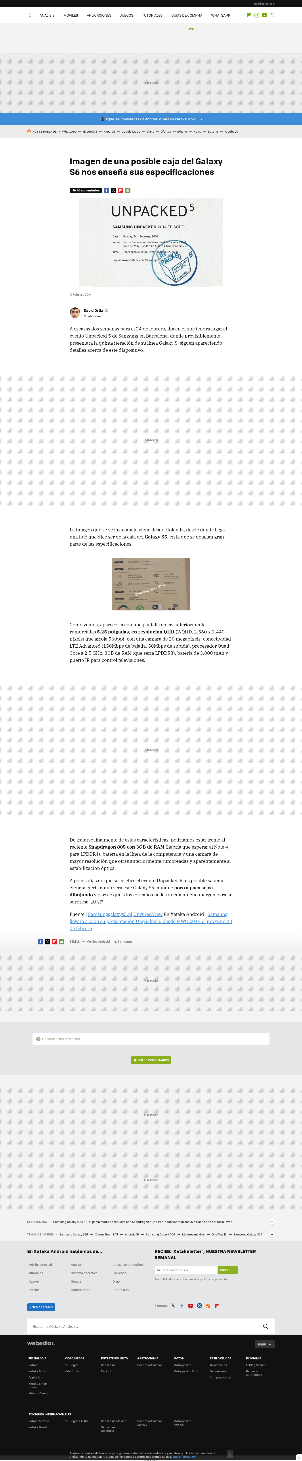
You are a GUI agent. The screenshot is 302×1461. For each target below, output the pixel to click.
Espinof (106, 1371)
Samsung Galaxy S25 (74, 1234)
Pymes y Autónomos (254, 1373)
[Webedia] (264, 3)
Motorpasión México (182, 1422)
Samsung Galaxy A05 (161, 1234)
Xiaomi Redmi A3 (107, 1234)
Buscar (266, 1326)
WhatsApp (69, 131)
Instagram (256, 15)
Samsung (125, 941)
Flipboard (249, 15)
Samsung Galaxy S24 (247, 1234)
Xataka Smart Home (38, 1385)
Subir (261, 1344)
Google (76, 1281)
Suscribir (227, 1270)
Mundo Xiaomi (38, 1393)
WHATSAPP (220, 15)
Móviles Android (98, 941)
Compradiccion (220, 1377)
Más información (184, 1456)
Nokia (197, 131)
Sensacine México (113, 1421)
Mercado (119, 1273)
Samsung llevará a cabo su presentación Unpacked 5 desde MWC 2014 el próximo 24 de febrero (151, 921)
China (150, 131)
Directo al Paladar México (149, 1422)
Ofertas (166, 131)
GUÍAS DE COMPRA (186, 15)
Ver (153, 1060)
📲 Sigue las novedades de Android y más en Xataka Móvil (148, 119)
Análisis (76, 1264)
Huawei (34, 1281)
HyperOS (109, 131)
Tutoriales (36, 1273)
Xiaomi (118, 1281)
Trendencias (218, 1365)
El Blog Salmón (256, 1365)
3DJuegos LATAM (76, 1421)
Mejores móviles (193, 1234)
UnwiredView (147, 914)
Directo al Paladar (149, 1365)
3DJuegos (71, 1365)
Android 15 (132, 1234)
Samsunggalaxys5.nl (110, 914)
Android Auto (80, 1289)
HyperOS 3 (90, 131)
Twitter (272, 15)
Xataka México (39, 1421)
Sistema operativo (84, 1273)
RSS (208, 1304)
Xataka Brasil (38, 1427)
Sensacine (108, 1365)
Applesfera (36, 1377)
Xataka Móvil (37, 1371)
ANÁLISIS (47, 15)
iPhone (182, 131)
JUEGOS (126, 15)
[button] (95, 310)
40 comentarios (87, 190)
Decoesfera (218, 1371)
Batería (213, 131)
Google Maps (131, 131)
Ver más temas (41, 1307)
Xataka (33, 1365)
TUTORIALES (152, 15)
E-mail (127, 190)
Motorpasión (182, 1365)
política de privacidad (214, 1279)
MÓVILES (70, 15)
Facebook (231, 131)
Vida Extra (72, 1371)
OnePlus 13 (219, 1234)
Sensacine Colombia (108, 1429)
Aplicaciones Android (129, 1264)
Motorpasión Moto (186, 1371)
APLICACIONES (99, 15)
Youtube (264, 15)
